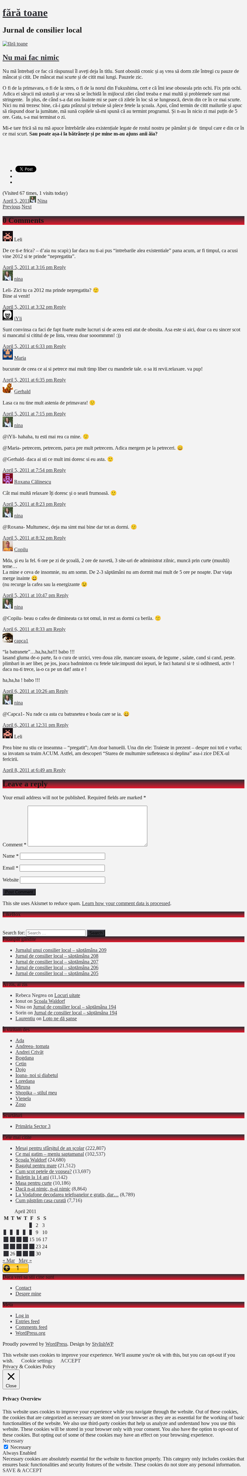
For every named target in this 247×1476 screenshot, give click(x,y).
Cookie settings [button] (36, 1360)
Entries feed (27, 1321)
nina (18, 279)
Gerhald (22, 391)
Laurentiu (25, 1018)
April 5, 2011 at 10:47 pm (29, 595)
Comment (14, 844)
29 (31, 1253)
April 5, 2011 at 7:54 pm (28, 470)
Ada (19, 1040)
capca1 (21, 640)
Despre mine (28, 1293)
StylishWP (103, 1344)
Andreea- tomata (32, 1046)
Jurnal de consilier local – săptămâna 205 (56, 973)
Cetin (20, 1063)
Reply (60, 267)
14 (25, 1239)
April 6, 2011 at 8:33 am (28, 629)
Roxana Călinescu (32, 481)
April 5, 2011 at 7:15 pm (28, 413)
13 (19, 1239)
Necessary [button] (13, 1440)
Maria (20, 358)
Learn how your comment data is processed (126, 903)
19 (12, 1246)
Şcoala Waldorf (49, 1001)
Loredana (25, 1081)
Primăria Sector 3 (32, 1126)
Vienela (23, 1098)
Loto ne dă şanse (60, 1018)
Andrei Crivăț (29, 1052)
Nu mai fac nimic (31, 57)
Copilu (21, 549)
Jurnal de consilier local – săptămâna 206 (56, 967)
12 (12, 1239)
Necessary (20, 1447)
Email (10, 868)
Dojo (20, 1069)
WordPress (56, 1344)
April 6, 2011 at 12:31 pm (29, 725)
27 (19, 1253)
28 (25, 1253)
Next (27, 206)
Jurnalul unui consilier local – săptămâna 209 (60, 950)
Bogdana (24, 1058)
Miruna (22, 1087)
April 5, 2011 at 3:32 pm (28, 307)
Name (11, 856)
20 (19, 1246)
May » (25, 1260)
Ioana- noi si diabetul (36, 1075)
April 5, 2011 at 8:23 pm (28, 504)
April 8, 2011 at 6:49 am (28, 770)
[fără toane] (15, 43)
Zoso (20, 1104)
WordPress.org (30, 1333)
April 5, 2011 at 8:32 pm (28, 538)
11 (6, 1239)
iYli (18, 318)
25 (6, 1253)
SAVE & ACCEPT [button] (22, 1470)
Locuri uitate (67, 995)
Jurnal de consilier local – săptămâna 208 (56, 956)
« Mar (9, 1260)
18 (6, 1246)
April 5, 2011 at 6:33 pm (28, 346)
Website (11, 880)
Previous (11, 206)
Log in (22, 1315)
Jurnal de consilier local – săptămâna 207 (56, 961)
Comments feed (31, 1327)
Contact (23, 1288)
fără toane (25, 12)
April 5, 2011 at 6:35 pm (28, 380)
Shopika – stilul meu (36, 1092)
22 (31, 1246)
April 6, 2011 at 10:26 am (29, 691)
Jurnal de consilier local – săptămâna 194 (74, 1007)
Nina (42, 201)
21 (25, 1246)
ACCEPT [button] (70, 1360)
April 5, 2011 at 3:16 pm (28, 267)
